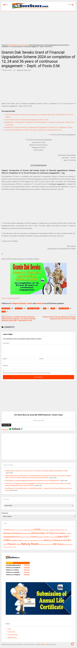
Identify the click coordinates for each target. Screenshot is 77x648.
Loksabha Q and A (16, 540)
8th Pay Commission (19, 530)
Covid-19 (58, 530)
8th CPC (12, 530)
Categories (5, 513)
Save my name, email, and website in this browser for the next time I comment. (27, 373)
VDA (15, 547)
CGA (29, 530)
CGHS (37, 529)
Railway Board (29, 544)
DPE (66, 533)
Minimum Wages (29, 540)
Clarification (52, 530)
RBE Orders (58, 544)
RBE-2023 (50, 544)
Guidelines (41, 537)
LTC (24, 540)
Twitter (29, 303)
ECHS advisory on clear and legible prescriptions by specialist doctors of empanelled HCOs (32, 480)
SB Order (66, 544)
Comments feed (13, 635)
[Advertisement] (38, 27)
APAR (25, 530)
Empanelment (10, 536)
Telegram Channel (19, 303)
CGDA (32, 530)
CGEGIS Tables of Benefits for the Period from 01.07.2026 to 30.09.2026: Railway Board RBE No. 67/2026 (36, 471)
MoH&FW (64, 540)
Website (5, 365)
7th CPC (6, 530)
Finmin (34, 536)
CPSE (66, 530)
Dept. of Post (47, 533)
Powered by (5, 429)
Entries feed (11, 632)
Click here (27, 565)
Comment (6, 343)
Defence (35, 533)
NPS (69, 540)
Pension (11, 544)
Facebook (40, 303)
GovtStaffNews (12, 45)
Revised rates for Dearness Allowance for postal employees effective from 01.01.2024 (59, 318)
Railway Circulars (43, 544)
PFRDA (18, 544)
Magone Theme (45, 644)
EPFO (19, 537)
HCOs (46, 537)
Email (42, 358)
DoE (55, 533)
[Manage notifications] (72, 643)
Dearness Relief (26, 533)
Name (5, 358)
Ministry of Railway (52, 540)
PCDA (5, 544)
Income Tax (52, 537)
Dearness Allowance (12, 533)
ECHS (69, 533)
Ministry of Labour (39, 540)
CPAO (63, 530)
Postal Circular (23, 45)
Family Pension (25, 537)
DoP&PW (61, 533)
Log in (9, 629)
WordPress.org (12, 637)
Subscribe (6, 425)
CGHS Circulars (45, 530)
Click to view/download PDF (11, 298)
